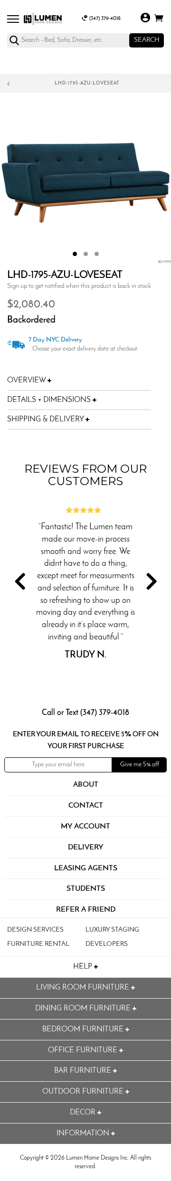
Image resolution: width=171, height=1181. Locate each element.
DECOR (83, 1112)
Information (84, 1133)
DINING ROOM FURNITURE (84, 1008)
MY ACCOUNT (85, 826)
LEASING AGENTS (85, 868)
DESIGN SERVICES (35, 929)
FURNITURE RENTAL (38, 944)
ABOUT (85, 785)
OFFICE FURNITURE (83, 1050)
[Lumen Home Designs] (43, 19)
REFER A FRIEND (85, 910)
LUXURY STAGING (112, 929)
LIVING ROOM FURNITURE (83, 987)
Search (146, 40)
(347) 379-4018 (105, 18)
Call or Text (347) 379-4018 (85, 713)
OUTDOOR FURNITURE (83, 1091)
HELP (83, 967)
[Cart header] (158, 19)
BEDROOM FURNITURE (83, 1029)
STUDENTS (85, 889)
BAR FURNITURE (83, 1071)
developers (107, 944)
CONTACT (85, 806)
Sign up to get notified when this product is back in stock (79, 286)
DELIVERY (86, 847)
